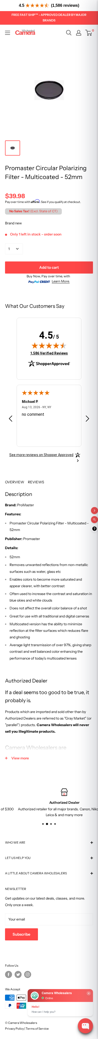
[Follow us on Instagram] (27, 974)
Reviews (36, 482)
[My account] (78, 33)
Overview (14, 482)
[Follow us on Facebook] (8, 974)
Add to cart (49, 267)
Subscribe (21, 934)
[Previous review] (10, 419)
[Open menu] (7, 33)
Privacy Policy (14, 1028)
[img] (49, 345)
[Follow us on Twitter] (18, 974)
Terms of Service (37, 1028)
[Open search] (69, 33)
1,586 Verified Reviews (49, 353)
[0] (89, 33)
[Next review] (87, 419)
